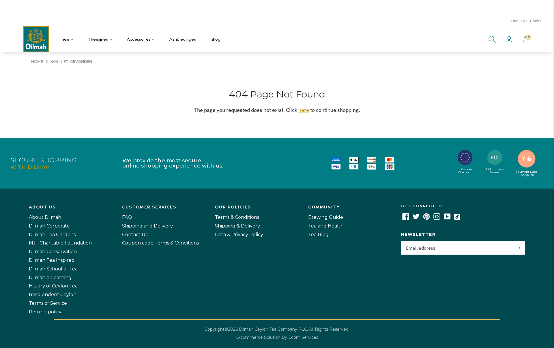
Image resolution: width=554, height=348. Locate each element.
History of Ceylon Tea (53, 286)
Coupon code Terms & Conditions (160, 243)
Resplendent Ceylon (52, 294)
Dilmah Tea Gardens (52, 234)
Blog (215, 39)
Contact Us (134, 234)
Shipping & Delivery (237, 226)
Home (37, 61)
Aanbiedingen (182, 39)
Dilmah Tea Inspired (52, 260)
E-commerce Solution (258, 337)
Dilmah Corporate (49, 226)
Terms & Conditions (237, 217)
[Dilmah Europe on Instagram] (436, 218)
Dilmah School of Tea (53, 269)
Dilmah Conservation (53, 251)
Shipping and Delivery (147, 226)
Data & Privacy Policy (239, 234)
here (303, 110)
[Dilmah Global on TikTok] (457, 218)
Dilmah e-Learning (50, 277)
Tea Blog (318, 234)
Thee (64, 39)
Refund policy (45, 312)
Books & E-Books (526, 21)
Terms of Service (48, 303)
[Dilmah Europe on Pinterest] (426, 218)
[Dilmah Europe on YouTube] (447, 218)
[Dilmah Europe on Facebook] (405, 218)
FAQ (127, 217)
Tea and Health (326, 226)
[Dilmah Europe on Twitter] (416, 218)
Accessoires (139, 39)
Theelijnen (98, 39)
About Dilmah (45, 217)
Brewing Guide (325, 217)
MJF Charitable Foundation (60, 243)
